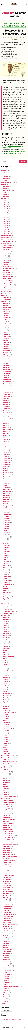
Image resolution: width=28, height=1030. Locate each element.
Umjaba (5, 590)
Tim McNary (6, 920)
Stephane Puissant (8, 914)
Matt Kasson (6, 885)
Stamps (5, 792)
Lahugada (6, 448)
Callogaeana (6, 344)
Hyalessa (5, 435)
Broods (3, 198)
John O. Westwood (8, 875)
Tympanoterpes (7, 584)
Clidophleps (6, 373)
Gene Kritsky (6, 846)
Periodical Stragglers (9, 611)
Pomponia (6, 528)
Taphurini (5, 990)
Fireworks (6, 780)
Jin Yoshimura (7, 864)
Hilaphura (5, 431)
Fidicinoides (6, 412)
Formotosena (6, 415)
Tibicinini (5, 997)
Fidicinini (5, 955)
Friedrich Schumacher (9, 844)
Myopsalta (6, 487)
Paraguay (5, 714)
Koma (4, 443)
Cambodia (6, 633)
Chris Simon (6, 821)
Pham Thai (6, 900)
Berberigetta (6, 338)
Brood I (5, 200)
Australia (5, 619)
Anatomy (4, 170)
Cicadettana (6, 369)
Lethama (5, 454)
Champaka (6, 352)
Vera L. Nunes (7, 922)
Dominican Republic (8, 656)
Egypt (4, 662)
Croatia (5, 650)
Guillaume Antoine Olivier (10, 856)
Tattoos (5, 794)
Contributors (5, 243)
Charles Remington (8, 819)
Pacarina (5, 512)
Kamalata (5, 439)
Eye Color (5, 176)
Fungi (3, 295)
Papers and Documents (8, 758)
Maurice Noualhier (8, 887)
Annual (5, 607)
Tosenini (5, 999)
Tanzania (5, 741)
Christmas (6, 774)
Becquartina (6, 336)
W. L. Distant (22, 26)
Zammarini (6, 1001)
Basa (4, 332)
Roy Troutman (7, 287)
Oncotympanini (7, 970)
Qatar (4, 720)
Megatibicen (6, 475)
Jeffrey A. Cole (7, 862)
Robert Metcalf (7, 908)
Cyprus (5, 654)
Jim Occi (5, 256)
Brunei (5, 629)
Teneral (5, 180)
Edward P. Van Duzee (9, 836)
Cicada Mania (5, 240)
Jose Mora (6, 260)
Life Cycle (4, 603)
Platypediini (6, 974)
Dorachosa (6, 400)
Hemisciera (6, 427)
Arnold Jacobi (8, 23)
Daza (4, 388)
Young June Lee (7, 933)
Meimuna (5, 477)
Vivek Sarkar (6, 927)
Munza (5, 485)
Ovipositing (6, 196)
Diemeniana (6, 396)
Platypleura (6, 524)
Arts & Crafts (6, 772)
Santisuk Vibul (7, 289)
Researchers (5, 798)
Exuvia (5, 174)
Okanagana (6, 499)
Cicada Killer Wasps (7, 237)
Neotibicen (6, 495)
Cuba (4, 652)
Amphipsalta (6, 309)
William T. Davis (7, 931)
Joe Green (6, 258)
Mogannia (6, 481)
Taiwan (5, 739)
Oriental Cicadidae (8, 764)
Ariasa (5, 319)
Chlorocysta (6, 355)
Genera (3, 301)
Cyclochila (6, 384)
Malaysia (5, 695)
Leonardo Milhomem (9, 268)
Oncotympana (7, 506)
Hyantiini (5, 959)
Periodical (6, 609)
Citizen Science (7, 823)
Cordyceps (6, 297)
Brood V (5, 211)
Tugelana (5, 582)
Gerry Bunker (7, 848)
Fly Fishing (6, 782)
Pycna (4, 541)
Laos (4, 689)
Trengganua (6, 580)
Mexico (5, 698)
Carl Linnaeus (7, 813)
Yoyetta (5, 599)
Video (3, 1003)
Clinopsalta (6, 375)
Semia (4, 549)
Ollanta (5, 503)
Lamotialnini (6, 964)
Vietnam (5, 751)
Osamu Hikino (7, 278)
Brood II (5, 202)
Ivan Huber (6, 858)
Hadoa (5, 421)
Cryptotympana (7, 381)
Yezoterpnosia (7, 597)
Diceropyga (6, 394)
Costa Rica (6, 648)
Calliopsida (6, 342)
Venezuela (6, 749)
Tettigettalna (6, 568)
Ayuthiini (5, 939)
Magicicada (6, 462)
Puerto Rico (6, 718)
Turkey (5, 745)
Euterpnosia (6, 408)
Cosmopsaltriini (7, 949)
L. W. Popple (6, 879)
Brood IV (5, 206)
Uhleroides (6, 588)
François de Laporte (8, 842)
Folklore (5, 784)
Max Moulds (6, 889)
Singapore (6, 724)
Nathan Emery (7, 898)
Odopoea (5, 497)
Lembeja (5, 450)
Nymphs (5, 178)
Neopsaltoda (6, 493)
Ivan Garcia (6, 254)
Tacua (4, 553)
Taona (4, 559)
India (4, 679)
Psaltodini (5, 980)
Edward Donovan (8, 831)
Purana (5, 539)
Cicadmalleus (7, 371)
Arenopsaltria (7, 317)
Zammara (5, 601)
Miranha (5, 479)
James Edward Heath (9, 860)
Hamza (5, 423)
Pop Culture (4, 768)
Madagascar (6, 693)
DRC (4, 658)
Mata (4, 468)
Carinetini (5, 941)
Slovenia (5, 726)
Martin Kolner (7, 272)
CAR (4, 640)
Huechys (5, 433)
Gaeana (5, 417)
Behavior (4, 184)
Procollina (6, 532)
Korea (4, 687)
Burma (5, 631)
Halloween (6, 786)
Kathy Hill (5, 877)
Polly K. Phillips (7, 904)
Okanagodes (6, 501)
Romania (5, 722)
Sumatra (5, 737)
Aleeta (5, 305)
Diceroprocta (7, 392)
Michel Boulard (7, 893)
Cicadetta (6, 367)
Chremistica (6, 359)
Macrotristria (7, 460)
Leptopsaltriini (7, 966)
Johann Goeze (7, 869)
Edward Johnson (8, 833)
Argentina (6, 617)
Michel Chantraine (8, 276)
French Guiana (7, 671)
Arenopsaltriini (7, 937)
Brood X (5, 219)
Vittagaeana (6, 592)
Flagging (5, 188)
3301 (4, 770)
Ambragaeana (7, 307)
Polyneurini (6, 978)
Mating (5, 192)
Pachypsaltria (7, 514)
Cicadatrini (6, 943)
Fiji (3, 666)
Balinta (5, 330)
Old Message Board (8, 241)
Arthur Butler (6, 807)
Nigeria (5, 708)
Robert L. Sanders (8, 906)
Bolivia (5, 621)
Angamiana (6, 313)
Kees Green (6, 262)
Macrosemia (6, 458)
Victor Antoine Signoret (10, 924)
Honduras (5, 677)
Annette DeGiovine (8, 802)
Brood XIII (5, 223)
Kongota (5, 446)
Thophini (5, 995)
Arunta (5, 321)
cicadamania (9, 37)
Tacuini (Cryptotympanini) (10, 26)
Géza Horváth (7, 850)
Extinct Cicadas (6, 291)
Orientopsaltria (7, 510)
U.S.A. (4, 747)
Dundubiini (6, 953)
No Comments (14, 39)
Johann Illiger (7, 871)
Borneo (5, 623)
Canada (5, 638)
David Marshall (7, 827)
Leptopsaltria (7, 452)
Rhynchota (6, 766)
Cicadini (5, 947)
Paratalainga (6, 516)
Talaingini (5, 988)
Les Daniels (6, 270)
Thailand (5, 743)
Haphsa (5, 425)
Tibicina (5, 574)
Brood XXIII (6, 233)
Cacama (5, 340)
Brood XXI (6, 229)
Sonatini (5, 984)
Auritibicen (6, 324)
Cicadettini (6, 945)
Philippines (6, 716)
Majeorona (6, 464)
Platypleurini (6, 976)
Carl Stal (5, 815)
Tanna (4, 557)
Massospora (6, 299)
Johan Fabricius (7, 867)
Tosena (5, 578)
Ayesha (5, 326)
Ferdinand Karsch (8, 838)
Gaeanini (5, 957)
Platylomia (6, 520)
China (4, 644)
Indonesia (5, 681)
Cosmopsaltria (7, 379)
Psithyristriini (7, 982)
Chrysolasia (6, 361)
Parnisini (5, 972)
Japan (4, 685)
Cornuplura (6, 377)
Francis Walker (7, 840)
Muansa (5, 483)
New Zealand (6, 704)
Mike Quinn (6, 896)
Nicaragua (6, 706)
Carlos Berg (6, 817)
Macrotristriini (7, 968)
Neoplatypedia (7, 491)
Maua (4, 470)
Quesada (5, 543)
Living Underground (8, 190)
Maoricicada (6, 466)
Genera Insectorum (18, 23)
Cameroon (6, 635)
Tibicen (5, 572)
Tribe (2, 935)
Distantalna (6, 398)
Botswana (6, 625)
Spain (4, 733)
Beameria (5, 334)
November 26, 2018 (20, 37)
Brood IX (5, 208)
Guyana (5, 675)
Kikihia (5, 441)
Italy (4, 683)
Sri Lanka (5, 735)
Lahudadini (6, 961)
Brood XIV (6, 225)
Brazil (4, 627)
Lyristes (5, 456)
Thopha (5, 570)
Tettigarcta (6, 566)
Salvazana (6, 547)
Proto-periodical (7, 613)
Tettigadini (6, 993)
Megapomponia (7, 472)
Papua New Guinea (8, 712)
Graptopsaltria (7, 419)
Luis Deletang (7, 881)
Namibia (5, 700)
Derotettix (6, 390)
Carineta (5, 348)
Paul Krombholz (7, 280)
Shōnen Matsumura (8, 912)
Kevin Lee (5, 264)
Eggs (4, 172)
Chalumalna (6, 350)
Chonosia (5, 357)
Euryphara (6, 406)
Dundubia (5, 404)
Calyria (5, 346)
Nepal (4, 702)
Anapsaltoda (6, 311)
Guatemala (6, 673)
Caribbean (6, 642)
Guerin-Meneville (8, 854)
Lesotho (5, 691)
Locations (4, 615)
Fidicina (5, 410)
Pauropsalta (6, 518)
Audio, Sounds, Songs (7, 182)
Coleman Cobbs (7, 247)
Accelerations (7, 605)
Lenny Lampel (7, 266)
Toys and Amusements (9, 796)
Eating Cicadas (7, 776)
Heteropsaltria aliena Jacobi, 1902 (14, 32)
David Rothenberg (8, 829)
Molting (5, 194)
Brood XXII (6, 231)
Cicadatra (6, 365)
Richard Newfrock (8, 285)
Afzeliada (5, 303)
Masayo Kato (6, 883)
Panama (5, 710)
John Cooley (6, 873)
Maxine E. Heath (7, 891)
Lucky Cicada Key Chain (8, 755)
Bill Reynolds (6, 809)
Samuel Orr (6, 910)
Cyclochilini (6, 951)
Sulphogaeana (7, 551)
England (5, 664)
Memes (5, 788)
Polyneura (6, 526)
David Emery (6, 825)
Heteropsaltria (8, 25)
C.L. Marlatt (6, 811)
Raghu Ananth (7, 283)
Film (4, 778)
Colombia (5, 646)
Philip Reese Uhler (8, 902)
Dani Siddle (6, 249)
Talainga (5, 555)
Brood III (5, 204)
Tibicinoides (6, 576)
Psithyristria (6, 537)
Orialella (5, 508)
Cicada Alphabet (6, 235)
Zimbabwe (6, 753)
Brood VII (5, 215)
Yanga (4, 595)
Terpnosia (6, 561)
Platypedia (6, 522)
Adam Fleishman (8, 245)
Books (4, 759)
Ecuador (5, 660)
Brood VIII (5, 217)
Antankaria (6, 315)
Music (4, 790)
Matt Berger (6, 274)
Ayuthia (5, 328)
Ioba (4, 437)
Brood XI (5, 221)
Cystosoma (6, 386)
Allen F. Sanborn (7, 800)
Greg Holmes (6, 852)
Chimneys (6, 186)
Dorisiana (5, 402)
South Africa (6, 731)
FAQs (2, 293)
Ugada (5, 586)
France (5, 669)
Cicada (5, 363)
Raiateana (6, 545)
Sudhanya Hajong (8, 916)
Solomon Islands (19, 25)
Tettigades (6, 563)
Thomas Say (6, 918)
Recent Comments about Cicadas (12, 1019)
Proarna (5, 530)
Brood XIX (6, 227)
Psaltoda (5, 535)
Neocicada (6, 489)
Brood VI (5, 213)
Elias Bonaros (7, 252)
